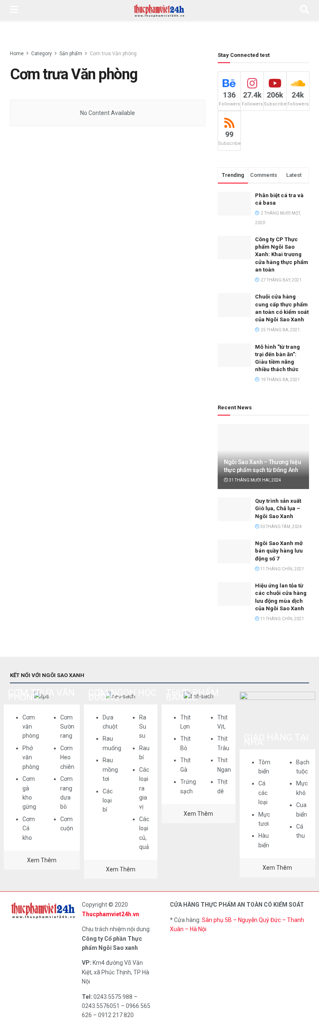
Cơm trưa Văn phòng (113, 53)
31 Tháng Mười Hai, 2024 (254, 480)
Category (41, 53)
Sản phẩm (70, 53)
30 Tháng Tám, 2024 (280, 526)
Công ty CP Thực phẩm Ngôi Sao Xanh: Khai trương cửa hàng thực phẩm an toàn (281, 254)
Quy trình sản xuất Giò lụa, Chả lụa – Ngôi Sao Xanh (278, 508)
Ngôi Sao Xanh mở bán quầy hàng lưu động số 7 (279, 550)
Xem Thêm (41, 860)
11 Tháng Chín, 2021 (281, 569)
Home (17, 53)
